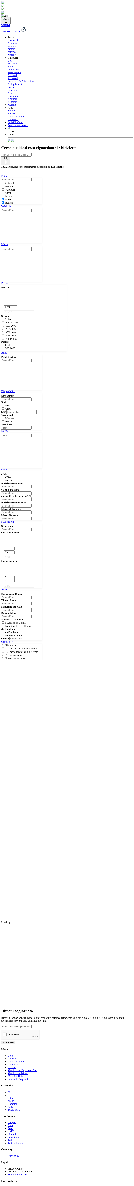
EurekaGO (13, 1155)
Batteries (12, 113)
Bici (10, 60)
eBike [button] (4, 469)
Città (10, 1098)
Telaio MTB (14, 1109)
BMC (11, 1131)
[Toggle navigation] (6, 20)
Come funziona (16, 116)
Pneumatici (13, 69)
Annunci (12, 43)
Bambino (12, 1103)
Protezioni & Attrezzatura (21, 81)
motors (11, 49)
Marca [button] (4, 244)
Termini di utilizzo (17, 1174)
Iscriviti (12, 1067)
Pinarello (12, 1134)
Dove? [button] (4, 431)
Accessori (13, 78)
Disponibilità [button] (8, 391)
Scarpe (11, 87)
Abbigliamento (15, 84)
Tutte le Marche (16, 1143)
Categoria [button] (6, 205)
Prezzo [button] (4, 283)
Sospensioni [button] (7, 521)
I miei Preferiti (15, 122)
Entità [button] (4, 176)
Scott (10, 1128)
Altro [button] (4, 589)
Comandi (12, 75)
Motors (11, 110)
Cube (10, 1125)
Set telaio (12, 63)
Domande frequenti (18, 1079)
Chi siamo (13, 119)
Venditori (12, 46)
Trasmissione (14, 72)
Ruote (11, 66)
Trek (10, 1140)
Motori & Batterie (17, 1076)
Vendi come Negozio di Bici (22, 1070)
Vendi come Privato (18, 1073)
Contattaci (13, 1064)
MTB (11, 1092)
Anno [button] (4, 352)
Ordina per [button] (6, 641)
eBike (11, 1100)
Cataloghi (13, 40)
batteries (12, 51)
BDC (10, 1095)
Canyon (12, 1122)
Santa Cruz (13, 1137)
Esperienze (13, 90)
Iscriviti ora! (8, 1043)
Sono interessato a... (18, 125)
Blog (10, 1055)
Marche (12, 54)
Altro (10, 93)
